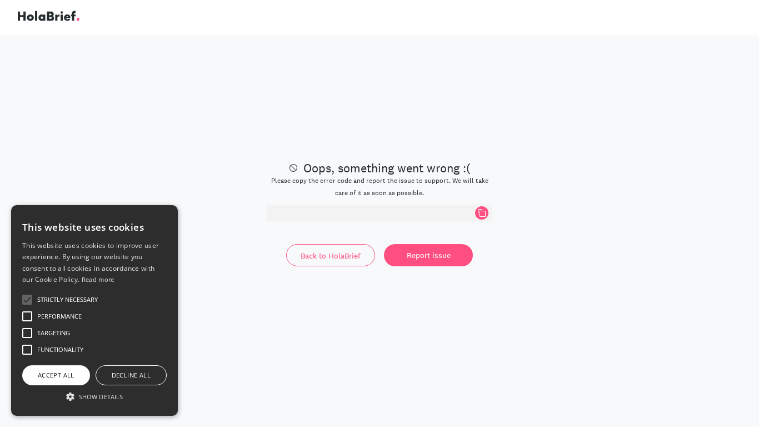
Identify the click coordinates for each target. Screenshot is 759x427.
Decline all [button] (131, 375)
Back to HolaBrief (331, 256)
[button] (94, 396)
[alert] (94, 310)
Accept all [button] (56, 375)
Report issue (429, 255)
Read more (98, 279)
